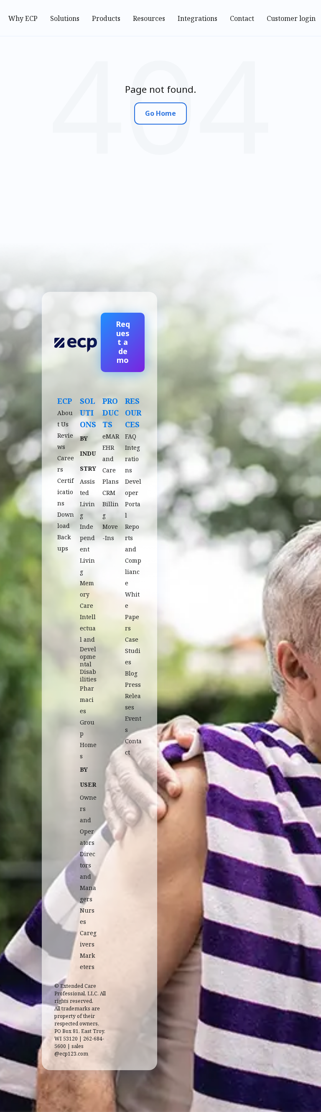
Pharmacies (87, 699)
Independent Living (87, 549)
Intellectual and (88, 628)
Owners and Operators (88, 820)
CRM (108, 493)
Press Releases (133, 696)
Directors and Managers (88, 876)
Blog (131, 673)
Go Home (160, 113)
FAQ (130, 436)
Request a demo (123, 342)
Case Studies (132, 650)
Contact (242, 18)
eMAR (110, 436)
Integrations (197, 18)
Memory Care (87, 594)
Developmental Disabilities (88, 664)
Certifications (65, 492)
